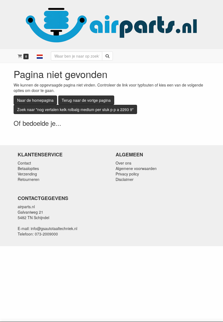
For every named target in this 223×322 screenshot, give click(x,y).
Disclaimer (125, 179)
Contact (24, 163)
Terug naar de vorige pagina (86, 100)
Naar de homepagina (35, 100)
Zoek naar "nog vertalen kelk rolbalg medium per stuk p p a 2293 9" (75, 109)
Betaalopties (28, 168)
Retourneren (28, 179)
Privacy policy (127, 174)
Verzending (27, 174)
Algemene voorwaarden (136, 168)
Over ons (123, 163)
